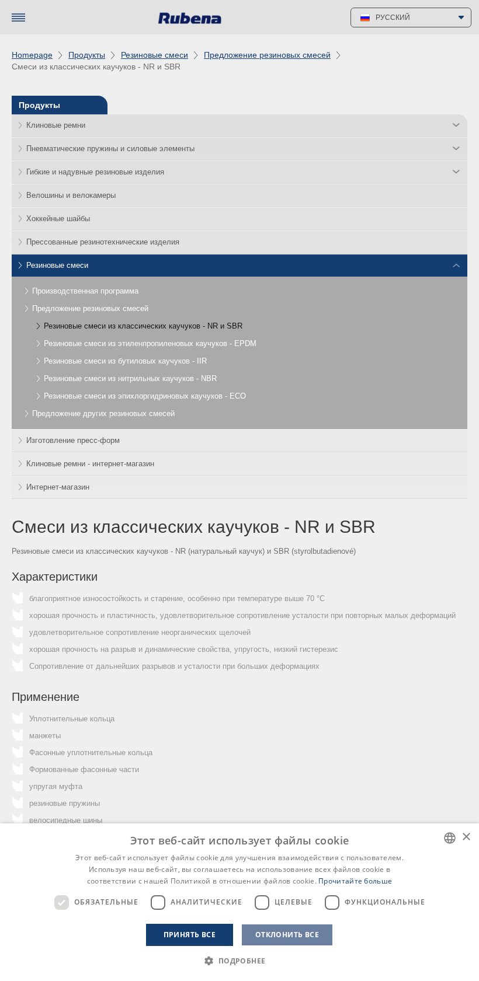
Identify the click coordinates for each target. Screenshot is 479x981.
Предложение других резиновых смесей (103, 413)
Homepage (32, 55)
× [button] (465, 837)
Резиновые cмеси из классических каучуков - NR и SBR (143, 326)
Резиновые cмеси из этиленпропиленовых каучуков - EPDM (150, 343)
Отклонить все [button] (287, 935)
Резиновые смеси (154, 55)
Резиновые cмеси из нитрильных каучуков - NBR (130, 378)
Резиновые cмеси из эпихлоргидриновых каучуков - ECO (145, 396)
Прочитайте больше (355, 881)
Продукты (86, 55)
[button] (239, 961)
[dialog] (239, 902)
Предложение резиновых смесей (267, 55)
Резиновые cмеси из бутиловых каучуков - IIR (125, 361)
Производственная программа (85, 291)
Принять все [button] (190, 935)
